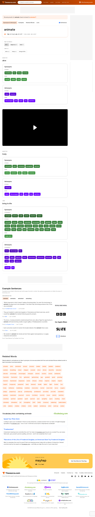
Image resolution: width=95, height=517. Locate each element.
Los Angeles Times (9, 324)
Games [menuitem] (52, 2)
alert (14, 166)
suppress (18, 261)
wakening (53, 402)
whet (49, 406)
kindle (35, 226)
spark (19, 229)
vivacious (31, 173)
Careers (63, 473)
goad (53, 377)
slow (6, 261)
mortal (7, 79)
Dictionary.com (86, 2)
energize (8, 215)
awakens (57, 366)
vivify (53, 229)
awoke (44, 366)
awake (38, 366)
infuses (34, 380)
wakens (10, 406)
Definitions (64, 22)
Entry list (56, 473)
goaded (47, 377)
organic (62, 388)
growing (59, 377)
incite (60, 222)
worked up (43, 406)
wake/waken (62, 402)
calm (6, 257)
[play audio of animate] (5, 34)
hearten (33, 215)
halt (59, 257)
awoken (5, 370)
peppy (5, 391)
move (46, 226)
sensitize (5, 398)
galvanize (26, 377)
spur (24, 229)
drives (44, 370)
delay (12, 257)
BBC (6, 316)
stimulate (31, 229)
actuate (5, 366)
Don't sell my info (63, 507)
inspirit (13, 226)
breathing (8, 73)
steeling (57, 398)
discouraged (9, 100)
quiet (20, 100)
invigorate (28, 226)
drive (38, 370)
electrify (51, 370)
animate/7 (33, 17)
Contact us (70, 473)
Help (76, 473)
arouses (31, 366)
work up (56, 406)
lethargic (8, 187)
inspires (47, 380)
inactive (13, 94)
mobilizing (19, 388)
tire (20, 251)
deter (24, 257)
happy (25, 173)
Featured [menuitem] (45, 2)
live (14, 73)
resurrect (21, 395)
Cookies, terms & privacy (86, 473)
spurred (32, 398)
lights (45, 384)
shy (26, 100)
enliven (15, 215)
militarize (11, 388)
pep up (20, 391)
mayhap (40, 460)
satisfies (61, 395)
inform (7, 226)
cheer (20, 222)
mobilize (27, 388)
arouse (15, 222)
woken (62, 406)
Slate (6, 330)
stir (37, 229)
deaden (7, 267)
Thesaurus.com (9, 2)
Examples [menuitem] (21, 22)
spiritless (31, 100)
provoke (53, 391)
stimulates (14, 402)
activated (8, 166)
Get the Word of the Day (79, 461)
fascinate (6, 377)
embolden (27, 222)
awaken (51, 366)
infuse (40, 380)
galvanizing (35, 377)
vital (18, 79)
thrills (39, 402)
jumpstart (20, 384)
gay (20, 173)
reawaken (61, 391)
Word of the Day (39, 457)
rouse (13, 229)
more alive (35, 388)
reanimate (13, 395)
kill (13, 267)
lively (4, 388)
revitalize (35, 395)
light (50, 384)
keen (27, 384)
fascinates (14, 377)
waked (35, 406)
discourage (14, 251)
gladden (48, 222)
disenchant (32, 257)
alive (11, 366)
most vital (49, 388)
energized (29, 166)
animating (28, 298)
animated (21, 166)
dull (16, 100)
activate (7, 222)
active (7, 173)
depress (18, 257)
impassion (21, 380)
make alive (8, 236)
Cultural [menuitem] (57, 2)
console (33, 370)
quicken (52, 226)
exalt (20, 215)
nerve (56, 388)
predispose (37, 391)
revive (59, 226)
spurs (50, 398)
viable (13, 79)
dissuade (48, 257)
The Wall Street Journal (10, 308)
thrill (34, 402)
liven (40, 226)
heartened (13, 380)
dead (6, 94)
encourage (36, 222)
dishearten (40, 257)
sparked (20, 398)
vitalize (47, 229)
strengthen (27, 402)
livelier (56, 384)
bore (6, 251)
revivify (7, 229)
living (19, 73)
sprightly (44, 398)
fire (42, 222)
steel (63, 398)
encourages (22, 373)
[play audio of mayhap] (36, 464)
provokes (45, 391)
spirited (37, 166)
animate (5, 298)
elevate (5, 373)
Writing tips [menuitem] (65, 2)
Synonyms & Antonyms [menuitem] (9, 22)
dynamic (13, 173)
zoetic (24, 79)
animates (13, 298)
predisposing (28, 391)
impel (54, 222)
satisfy (54, 395)
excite (26, 215)
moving (25, 73)
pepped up (12, 391)
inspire (39, 215)
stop (11, 261)
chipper (26, 370)
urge (41, 229)
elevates (58, 370)
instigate (20, 226)
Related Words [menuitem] (30, 22)
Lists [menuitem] (38, 22)
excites (44, 373)
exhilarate (57, 373)
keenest (33, 384)
